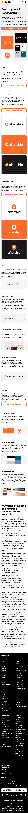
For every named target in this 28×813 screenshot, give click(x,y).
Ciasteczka (14, 803)
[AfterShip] (6, 2)
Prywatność (6, 800)
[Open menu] (25, 2)
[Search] (22, 2)
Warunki (13, 800)
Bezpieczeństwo (20, 800)
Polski (4, 777)
